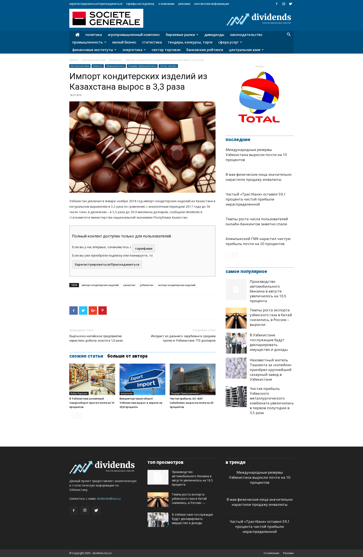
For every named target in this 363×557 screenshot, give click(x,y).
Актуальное (126, 393)
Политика (93, 34)
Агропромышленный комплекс (134, 34)
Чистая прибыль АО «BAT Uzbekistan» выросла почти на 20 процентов (191, 403)
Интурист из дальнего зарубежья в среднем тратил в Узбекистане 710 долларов (183, 338)
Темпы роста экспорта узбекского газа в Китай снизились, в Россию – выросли (271, 317)
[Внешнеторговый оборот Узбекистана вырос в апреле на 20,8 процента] (142, 379)
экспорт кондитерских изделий (176, 285)
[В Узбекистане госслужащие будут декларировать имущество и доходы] (236, 343)
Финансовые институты (92, 49)
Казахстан (115, 60)
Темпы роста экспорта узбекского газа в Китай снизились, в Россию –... (189, 498)
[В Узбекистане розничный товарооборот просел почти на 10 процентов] (92, 379)
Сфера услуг (228, 42)
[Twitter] (290, 4)
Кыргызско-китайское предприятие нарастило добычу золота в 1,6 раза (96, 338)
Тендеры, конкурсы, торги (190, 42)
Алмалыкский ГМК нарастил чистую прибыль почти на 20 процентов (258, 241)
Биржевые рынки (180, 34)
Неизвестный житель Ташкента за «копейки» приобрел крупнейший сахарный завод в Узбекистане (271, 370)
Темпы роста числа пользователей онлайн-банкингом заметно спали (257, 221)
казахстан (129, 285)
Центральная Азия (244, 49)
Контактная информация (211, 3)
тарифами (143, 248)
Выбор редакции (79, 393)
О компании (166, 3)
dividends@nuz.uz (109, 499)
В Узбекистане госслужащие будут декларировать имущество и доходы (269, 342)
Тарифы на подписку (140, 3)
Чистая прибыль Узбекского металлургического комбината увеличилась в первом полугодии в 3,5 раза (272, 400)
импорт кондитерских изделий (100, 285)
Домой (73, 60)
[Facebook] (277, 4)
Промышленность (87, 42)
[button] (289, 35)
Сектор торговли (166, 49)
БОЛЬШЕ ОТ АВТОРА (127, 356)
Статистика (152, 42)
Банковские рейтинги (204, 49)
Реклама (184, 3)
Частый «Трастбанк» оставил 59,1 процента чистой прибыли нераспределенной (256, 199)
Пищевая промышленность (142, 65)
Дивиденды (214, 34)
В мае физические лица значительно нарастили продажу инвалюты (259, 177)
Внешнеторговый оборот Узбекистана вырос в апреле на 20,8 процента (141, 403)
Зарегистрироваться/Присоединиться (95, 3)
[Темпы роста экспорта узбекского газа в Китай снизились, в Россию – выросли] (236, 318)
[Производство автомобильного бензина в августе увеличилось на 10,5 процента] (236, 289)
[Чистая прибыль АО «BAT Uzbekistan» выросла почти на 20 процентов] (193, 379)
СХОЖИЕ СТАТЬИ (86, 356)
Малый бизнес (124, 42)
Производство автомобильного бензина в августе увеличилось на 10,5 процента (268, 291)
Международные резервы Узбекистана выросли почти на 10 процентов (256, 154)
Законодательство (246, 34)
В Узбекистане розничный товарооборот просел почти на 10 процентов (91, 403)
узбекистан (146, 285)
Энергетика (132, 49)
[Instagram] (283, 4)
